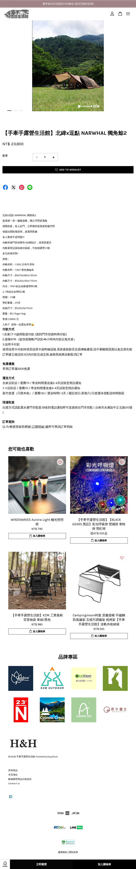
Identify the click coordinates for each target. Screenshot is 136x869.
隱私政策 (73, 852)
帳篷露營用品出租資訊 (20, 779)
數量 (5, 155)
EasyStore (53, 756)
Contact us (14, 783)
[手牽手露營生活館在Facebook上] (10, 798)
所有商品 (13, 770)
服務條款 (62, 852)
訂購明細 (38, 427)
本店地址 (13, 774)
